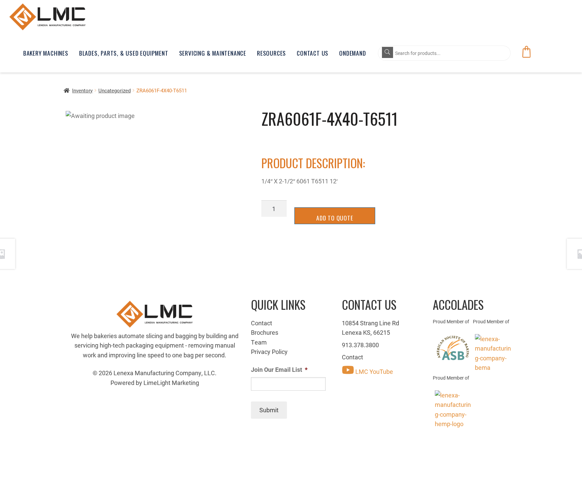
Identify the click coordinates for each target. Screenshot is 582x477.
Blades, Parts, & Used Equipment (123, 53)
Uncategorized (114, 90)
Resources (271, 53)
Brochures (264, 332)
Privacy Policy (269, 352)
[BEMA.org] (493, 353)
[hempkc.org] (453, 409)
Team (259, 342)
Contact (261, 323)
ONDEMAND (352, 53)
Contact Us (312, 53)
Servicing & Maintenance (212, 53)
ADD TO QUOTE (334, 217)
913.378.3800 (360, 345)
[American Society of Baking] (453, 348)
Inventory (82, 90)
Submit (269, 410)
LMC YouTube (373, 371)
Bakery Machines (45, 53)
